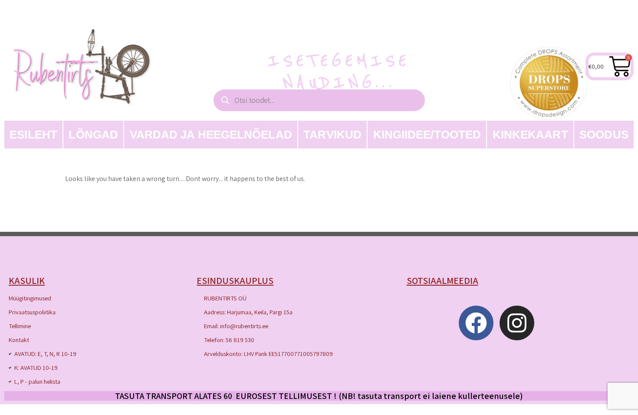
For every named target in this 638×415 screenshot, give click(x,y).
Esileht (33, 134)
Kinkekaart (530, 134)
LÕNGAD (93, 134)
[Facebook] (476, 323)
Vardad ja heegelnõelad (211, 134)
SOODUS (603, 134)
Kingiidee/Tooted (427, 134)
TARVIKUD (332, 134)
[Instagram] (517, 323)
